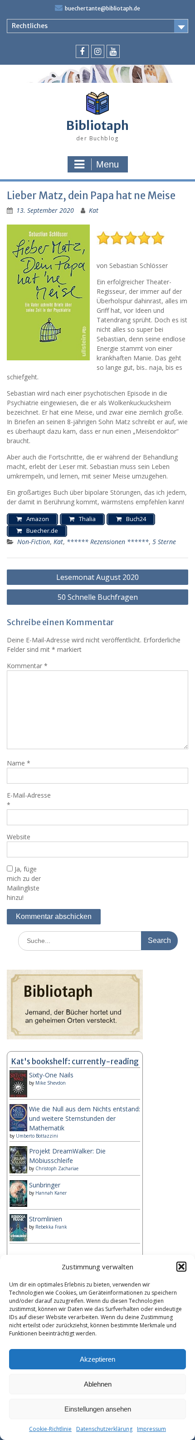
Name (18, 763)
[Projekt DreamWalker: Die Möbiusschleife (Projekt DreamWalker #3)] (18, 1172)
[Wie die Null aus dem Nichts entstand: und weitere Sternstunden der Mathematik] (18, 1129)
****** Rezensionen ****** (108, 541)
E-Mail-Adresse (29, 800)
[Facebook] (82, 51)
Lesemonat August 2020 (97, 577)
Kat (93, 210)
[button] (181, 1266)
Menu (107, 164)
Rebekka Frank (51, 1227)
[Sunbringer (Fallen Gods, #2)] (18, 1204)
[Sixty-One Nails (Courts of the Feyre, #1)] (18, 1096)
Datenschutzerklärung (104, 1429)
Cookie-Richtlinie (50, 1429)
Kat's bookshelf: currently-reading (75, 1062)
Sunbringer (44, 1185)
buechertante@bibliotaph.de (102, 8)
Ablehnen (98, 1384)
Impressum (151, 1429)
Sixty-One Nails (51, 1075)
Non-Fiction (33, 541)
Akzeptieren (97, 1359)
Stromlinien (45, 1219)
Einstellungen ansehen (97, 1409)
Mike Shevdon (50, 1083)
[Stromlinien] (18, 1238)
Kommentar (27, 665)
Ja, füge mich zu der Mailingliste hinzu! (24, 883)
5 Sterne (164, 541)
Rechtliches (30, 26)
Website (18, 836)
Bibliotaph (97, 125)
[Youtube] (113, 51)
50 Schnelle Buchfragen (98, 597)
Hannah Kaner (51, 1193)
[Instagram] (97, 51)
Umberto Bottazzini (37, 1136)
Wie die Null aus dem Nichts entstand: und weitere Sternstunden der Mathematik (84, 1118)
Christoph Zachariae (56, 1168)
